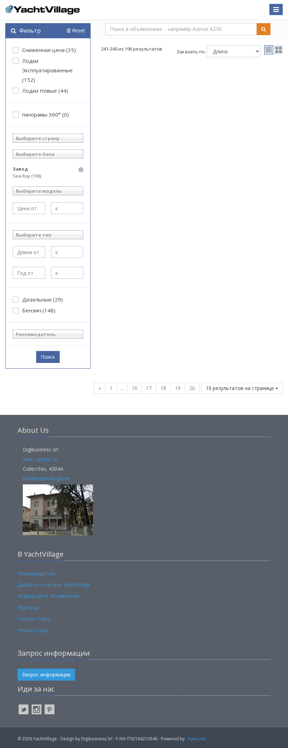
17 (149, 388)
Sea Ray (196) (27, 176)
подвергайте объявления (48, 596)
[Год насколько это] (67, 273)
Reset (78, 30)
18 (163, 388)
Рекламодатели (36, 573)
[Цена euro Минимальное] (29, 208)
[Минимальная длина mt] (29, 252)
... (122, 388)
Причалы (28, 607)
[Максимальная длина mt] (67, 252)
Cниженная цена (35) (49, 49)
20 (192, 388)
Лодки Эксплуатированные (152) (47, 70)
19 (178, 388)
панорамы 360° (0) (45, 114)
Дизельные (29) (42, 299)
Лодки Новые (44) (45, 90)
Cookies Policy (34, 618)
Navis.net (197, 739)
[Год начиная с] (29, 273)
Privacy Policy (33, 630)
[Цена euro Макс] (67, 208)
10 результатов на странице (240, 388)
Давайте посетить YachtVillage (54, 584)
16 (134, 388)
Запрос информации (46, 674)
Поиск (48, 356)
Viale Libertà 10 (40, 459)
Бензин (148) (38, 310)
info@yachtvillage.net (47, 478)
